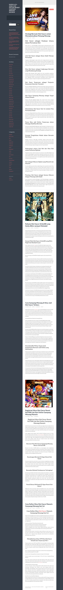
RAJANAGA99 (11, 149)
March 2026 (11, 73)
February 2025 (11, 97)
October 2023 (11, 126)
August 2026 (11, 64)
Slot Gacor (42, 511)
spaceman (10, 169)
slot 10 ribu (10, 158)
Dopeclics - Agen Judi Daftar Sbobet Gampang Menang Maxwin (14, 8)
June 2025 (10, 90)
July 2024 (10, 110)
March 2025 (11, 95)
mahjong (10, 178)
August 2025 (11, 86)
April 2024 (10, 115)
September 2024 (11, 106)
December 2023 (11, 123)
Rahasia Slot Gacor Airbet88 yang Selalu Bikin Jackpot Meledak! (37, 225)
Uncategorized (11, 171)
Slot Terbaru (40, 562)
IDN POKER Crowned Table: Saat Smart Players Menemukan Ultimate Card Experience (14, 38)
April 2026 (10, 71)
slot (30, 45)
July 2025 (10, 88)
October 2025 (11, 82)
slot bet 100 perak (40, 434)
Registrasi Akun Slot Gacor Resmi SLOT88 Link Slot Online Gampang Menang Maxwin (38, 412)
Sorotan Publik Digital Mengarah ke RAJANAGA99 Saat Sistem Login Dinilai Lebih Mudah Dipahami (14, 48)
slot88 (10, 167)
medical (10, 147)
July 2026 (10, 66)
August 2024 (11, 108)
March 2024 (11, 117)
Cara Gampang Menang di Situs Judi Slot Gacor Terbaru (38, 304)
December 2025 (11, 79)
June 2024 (10, 112)
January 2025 (11, 99)
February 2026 (11, 75)
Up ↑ (46, 587)
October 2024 (11, 104)
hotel (9, 138)
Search (18, 24)
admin (32, 416)
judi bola (10, 140)
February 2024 (11, 119)
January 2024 (11, 121)
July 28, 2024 (27, 416)
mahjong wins (11, 145)
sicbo (9, 156)
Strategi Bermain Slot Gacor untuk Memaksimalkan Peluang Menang (38, 35)
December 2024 (11, 101)
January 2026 (11, 77)
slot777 (10, 165)
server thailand (11, 154)
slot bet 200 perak (11, 160)
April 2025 (10, 93)
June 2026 (10, 68)
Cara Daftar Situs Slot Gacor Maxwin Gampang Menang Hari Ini (38, 505)
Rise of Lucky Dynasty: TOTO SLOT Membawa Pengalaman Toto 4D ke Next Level (14, 41)
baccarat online (11, 136)
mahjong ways (11, 143)
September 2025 (11, 84)
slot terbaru (36, 309)
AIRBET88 (10, 134)
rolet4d (10, 151)
